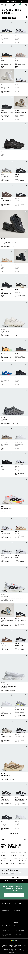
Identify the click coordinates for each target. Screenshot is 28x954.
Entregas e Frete (5, 910)
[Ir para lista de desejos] (5, 5)
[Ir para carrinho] (25, 5)
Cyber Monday (5, 914)
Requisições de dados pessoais (18, 921)
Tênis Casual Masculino (13, 858)
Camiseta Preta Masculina (22, 853)
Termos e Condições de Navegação (7, 926)
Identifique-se (8, 880)
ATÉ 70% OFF (17, 910)
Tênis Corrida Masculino (22, 850)
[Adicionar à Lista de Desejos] (12, 22)
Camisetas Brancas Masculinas (12, 863)
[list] (12, 18)
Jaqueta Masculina (3, 855)
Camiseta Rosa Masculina (22, 858)
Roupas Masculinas (12, 850)
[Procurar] (22, 5)
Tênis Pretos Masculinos (13, 861)
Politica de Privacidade (19, 930)
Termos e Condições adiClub (6, 935)
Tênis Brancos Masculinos (4, 861)
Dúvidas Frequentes (18, 903)
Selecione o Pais (5, 930)
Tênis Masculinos (4, 850)
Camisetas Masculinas (4, 853)
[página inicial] (14, 5)
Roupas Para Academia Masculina (22, 863)
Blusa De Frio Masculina (4, 863)
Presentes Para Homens (13, 853)
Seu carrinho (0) (19, 880)
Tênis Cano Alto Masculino (22, 855)
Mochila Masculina (3, 858)
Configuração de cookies (7, 920)
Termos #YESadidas (18, 934)
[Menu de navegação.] (2, 5)
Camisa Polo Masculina (13, 855)
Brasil (16, 940)
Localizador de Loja (6, 903)
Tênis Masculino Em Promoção (23, 861)
